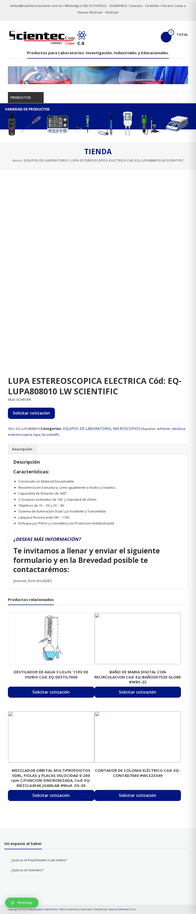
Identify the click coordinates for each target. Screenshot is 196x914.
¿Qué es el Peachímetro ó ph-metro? (39, 860)
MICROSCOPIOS (126, 428)
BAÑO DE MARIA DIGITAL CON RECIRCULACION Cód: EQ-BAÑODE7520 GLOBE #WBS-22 (137, 676)
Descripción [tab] (22, 449)
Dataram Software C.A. (121, 909)
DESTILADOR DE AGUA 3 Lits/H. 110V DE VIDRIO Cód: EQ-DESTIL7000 (51, 674)
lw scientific (50, 434)
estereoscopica (20, 434)
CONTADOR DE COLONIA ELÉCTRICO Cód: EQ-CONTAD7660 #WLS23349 (137, 773)
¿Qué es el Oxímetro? (27, 870)
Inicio (16, 160)
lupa (36, 434)
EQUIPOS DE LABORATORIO (46, 160)
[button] (22, 903)
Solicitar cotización (31, 413)
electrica (178, 428)
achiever (163, 428)
